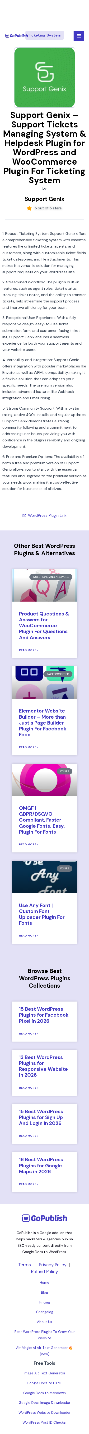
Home (44, 1282)
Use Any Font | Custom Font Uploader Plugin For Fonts (42, 914)
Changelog (44, 1312)
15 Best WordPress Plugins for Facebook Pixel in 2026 (44, 1015)
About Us (44, 1322)
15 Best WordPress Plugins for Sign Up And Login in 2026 (41, 1117)
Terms (24, 1265)
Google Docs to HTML (44, 1383)
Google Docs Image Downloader (44, 1403)
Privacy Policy (52, 1265)
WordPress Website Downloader (44, 1412)
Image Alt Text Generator (44, 1373)
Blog (44, 1292)
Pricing (44, 1302)
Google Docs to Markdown (44, 1393)
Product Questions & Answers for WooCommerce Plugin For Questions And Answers (44, 626)
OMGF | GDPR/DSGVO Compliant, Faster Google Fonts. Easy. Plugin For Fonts (42, 820)
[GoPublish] (16, 35)
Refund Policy (44, 1272)
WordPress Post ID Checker (45, 1422)
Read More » (28, 650)
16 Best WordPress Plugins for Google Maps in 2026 (41, 1165)
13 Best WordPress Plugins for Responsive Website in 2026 (43, 1066)
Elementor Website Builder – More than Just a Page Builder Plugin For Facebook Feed (42, 723)
